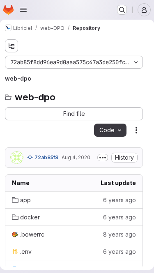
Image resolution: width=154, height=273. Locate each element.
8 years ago (119, 234)
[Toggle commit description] (102, 157)
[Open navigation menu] (23, 9)
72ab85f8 (45, 157)
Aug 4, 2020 (76, 157)
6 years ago (119, 199)
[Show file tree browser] (11, 45)
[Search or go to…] (122, 10)
